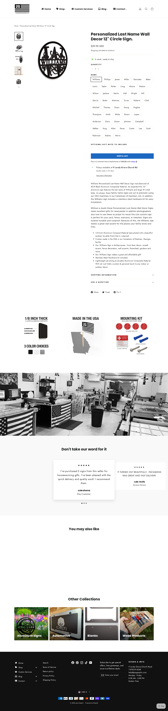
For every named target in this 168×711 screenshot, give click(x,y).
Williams (96, 79)
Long (123, 86)
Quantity (96, 65)
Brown (127, 114)
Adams (108, 135)
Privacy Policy (48, 675)
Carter (132, 128)
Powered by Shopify (91, 703)
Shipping (94, 50)
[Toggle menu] (36, 667)
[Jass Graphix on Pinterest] (77, 662)
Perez (122, 128)
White (117, 114)
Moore (132, 86)
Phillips (107, 79)
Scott (148, 128)
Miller (126, 79)
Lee (140, 128)
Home (16, 26)
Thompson (97, 114)
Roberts (137, 100)
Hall (125, 93)
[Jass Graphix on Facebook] (72, 662)
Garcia (95, 100)
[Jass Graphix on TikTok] (86, 662)
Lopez (136, 114)
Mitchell (96, 107)
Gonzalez (137, 79)
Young (126, 107)
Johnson (127, 121)
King (105, 128)
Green (117, 121)
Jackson (106, 93)
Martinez (115, 100)
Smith (108, 114)
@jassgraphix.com (139, 672)
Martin (116, 93)
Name (94, 75)
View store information (104, 175)
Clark (147, 100)
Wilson (96, 93)
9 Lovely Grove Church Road (140, 666)
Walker (96, 128)
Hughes (136, 107)
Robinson (97, 135)
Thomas (107, 107)
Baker (148, 79)
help (130, 672)
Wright (134, 93)
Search (45, 662)
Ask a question (100, 282)
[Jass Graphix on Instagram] (81, 662)
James (117, 79)
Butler (105, 100)
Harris (117, 135)
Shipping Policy (49, 680)
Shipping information (103, 275)
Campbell (139, 121)
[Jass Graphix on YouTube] (90, 662)
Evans (117, 107)
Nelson (142, 86)
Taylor (104, 86)
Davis (107, 121)
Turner (126, 100)
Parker (113, 86)
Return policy (48, 671)
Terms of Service (49, 667)
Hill (142, 93)
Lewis (95, 86)
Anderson (97, 121)
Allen (113, 128)
